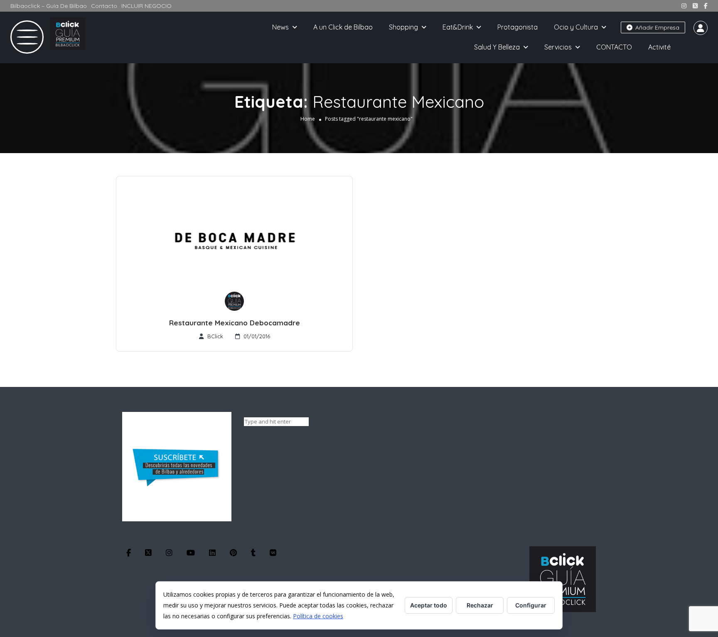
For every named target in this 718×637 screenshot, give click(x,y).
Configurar (530, 605)
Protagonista (517, 27)
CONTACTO (614, 47)
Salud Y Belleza (497, 47)
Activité (659, 47)
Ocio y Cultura (576, 27)
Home (307, 118)
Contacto (104, 6)
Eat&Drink (458, 27)
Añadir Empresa (656, 27)
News (280, 27)
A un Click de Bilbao (343, 27)
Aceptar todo (428, 605)
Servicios (558, 47)
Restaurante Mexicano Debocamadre (234, 322)
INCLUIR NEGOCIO (146, 6)
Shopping (403, 27)
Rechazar (480, 605)
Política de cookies (318, 616)
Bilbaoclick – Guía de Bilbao (48, 6)
